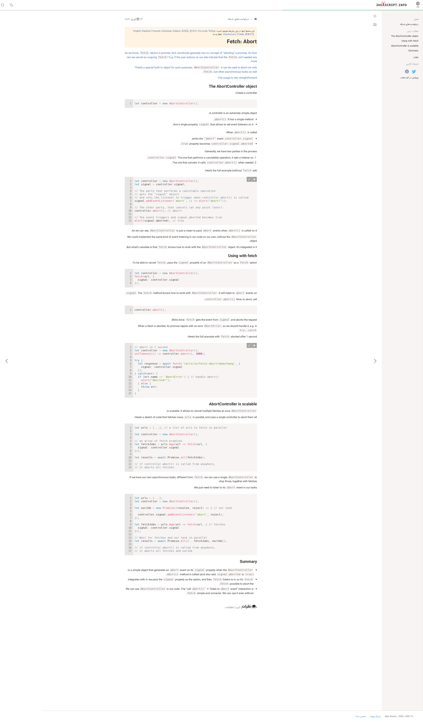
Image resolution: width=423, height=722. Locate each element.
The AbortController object (233, 87)
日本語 (185, 31)
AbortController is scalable (233, 404)
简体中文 (249, 34)
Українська (229, 34)
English (137, 31)
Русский (202, 31)
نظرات (415, 57)
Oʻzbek (240, 34)
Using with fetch (242, 256)
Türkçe (211, 31)
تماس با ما (361, 716)
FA (418, 7)
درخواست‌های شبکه (409, 24)
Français (155, 31)
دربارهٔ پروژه (375, 716)
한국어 (193, 31)
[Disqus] (191, 652)
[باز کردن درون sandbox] (249, 179)
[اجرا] (254, 179)
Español (146, 31)
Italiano (176, 31)
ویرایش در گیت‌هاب (409, 78)
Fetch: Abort (242, 42)
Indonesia (166, 31)
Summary (248, 562)
